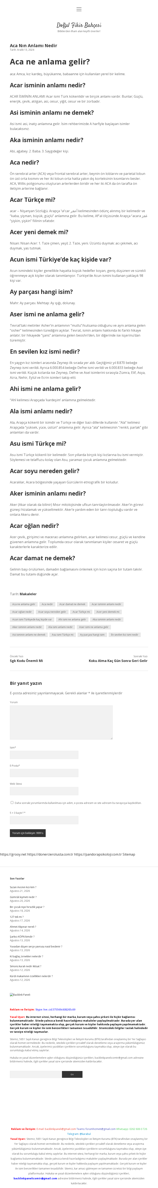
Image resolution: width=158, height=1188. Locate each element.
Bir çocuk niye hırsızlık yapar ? (27, 907)
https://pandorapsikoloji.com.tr (98, 854)
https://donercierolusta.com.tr (50, 854)
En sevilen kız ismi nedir (124, 634)
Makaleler (28, 594)
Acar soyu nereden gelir (52, 612)
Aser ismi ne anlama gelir (93, 627)
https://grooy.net (13, 854)
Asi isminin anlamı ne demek (28, 634)
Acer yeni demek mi (107, 612)
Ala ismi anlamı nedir (60, 627)
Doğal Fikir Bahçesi (79, 25)
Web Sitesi (16, 784)
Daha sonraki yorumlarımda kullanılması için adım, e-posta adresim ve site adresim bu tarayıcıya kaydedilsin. (78, 803)
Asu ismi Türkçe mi (62, 634)
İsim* (13, 747)
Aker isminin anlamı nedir (27, 627)
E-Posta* (15, 765)
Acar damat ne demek (72, 604)
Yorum (14, 702)
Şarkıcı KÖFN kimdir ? (22, 936)
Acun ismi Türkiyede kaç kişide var (32, 619)
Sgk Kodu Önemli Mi (26, 660)
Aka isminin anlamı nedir (107, 619)
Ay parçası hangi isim (92, 634)
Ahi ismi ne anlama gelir (72, 619)
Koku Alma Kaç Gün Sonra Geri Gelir (118, 660)
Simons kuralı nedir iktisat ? (25, 966)
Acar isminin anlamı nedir (106, 604)
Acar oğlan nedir (22, 612)
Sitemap (129, 854)
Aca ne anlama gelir (23, 604)
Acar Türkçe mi (81, 612)
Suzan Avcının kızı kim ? (23, 887)
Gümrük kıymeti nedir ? (23, 897)
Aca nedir (47, 604)
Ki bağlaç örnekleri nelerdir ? (26, 956)
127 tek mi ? (16, 917)
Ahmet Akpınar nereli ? (23, 926)
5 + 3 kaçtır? (18, 813)
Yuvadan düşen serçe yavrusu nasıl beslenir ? (36, 946)
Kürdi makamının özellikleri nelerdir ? (31, 976)
